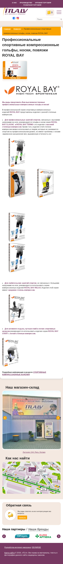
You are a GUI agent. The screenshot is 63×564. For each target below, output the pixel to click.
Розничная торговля (32, 5)
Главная (7, 29)
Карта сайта (9, 553)
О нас (14, 2)
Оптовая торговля (43, 2)
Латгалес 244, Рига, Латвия (34, 452)
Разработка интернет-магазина (17, 547)
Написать (22, 517)
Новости (17, 29)
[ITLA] (16, 16)
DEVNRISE (36, 547)
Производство (26, 2)
